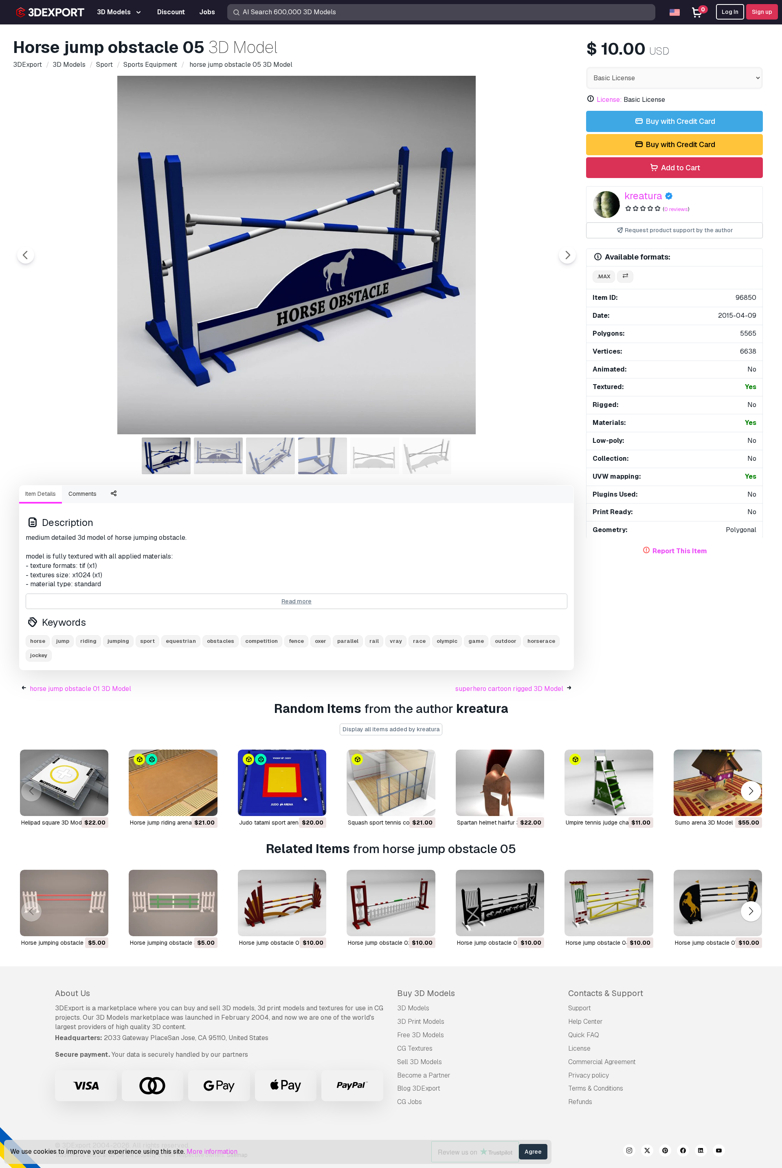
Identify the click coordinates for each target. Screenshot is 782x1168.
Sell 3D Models (419, 1062)
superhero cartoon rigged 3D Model (509, 688)
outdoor (505, 641)
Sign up (762, 11)
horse (37, 641)
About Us (72, 993)
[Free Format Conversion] (625, 277)
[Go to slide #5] (374, 456)
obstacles (220, 641)
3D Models (413, 1008)
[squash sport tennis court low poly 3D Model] (391, 783)
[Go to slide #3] (270, 456)
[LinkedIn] (701, 1152)
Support (579, 1008)
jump (62, 641)
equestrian (181, 641)
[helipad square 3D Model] (64, 783)
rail (374, 641)
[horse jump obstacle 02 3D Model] (391, 903)
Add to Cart (679, 167)
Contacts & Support (605, 993)
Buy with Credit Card (679, 121)
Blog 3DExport (418, 1088)
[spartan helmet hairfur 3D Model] (500, 783)
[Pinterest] (665, 1152)
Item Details (40, 493)
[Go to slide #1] (166, 456)
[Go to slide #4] (322, 456)
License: (609, 99)
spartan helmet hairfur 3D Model (499, 822)
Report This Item (679, 551)
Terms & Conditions (595, 1088)
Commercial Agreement (602, 1062)
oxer (320, 641)
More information (212, 1151)
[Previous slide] (25, 255)
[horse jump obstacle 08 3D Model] (500, 903)
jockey (38, 655)
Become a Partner (423, 1075)
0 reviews (676, 209)
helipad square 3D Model (53, 822)
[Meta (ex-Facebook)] (683, 1152)
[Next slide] (567, 255)
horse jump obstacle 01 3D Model (80, 688)
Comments (82, 493)
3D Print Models (420, 1021)
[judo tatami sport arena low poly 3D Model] (282, 783)
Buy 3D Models (426, 993)
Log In (730, 11)
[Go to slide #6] (426, 456)
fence (296, 641)
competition (261, 641)
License (579, 1048)
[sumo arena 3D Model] (718, 783)
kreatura (643, 195)
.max (604, 276)
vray (396, 641)
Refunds (580, 1102)
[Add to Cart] (79, 805)
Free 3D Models (420, 1035)
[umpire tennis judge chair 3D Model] (609, 783)
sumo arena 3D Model (704, 822)
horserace (541, 641)
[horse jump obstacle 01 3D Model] (282, 903)
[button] (751, 791)
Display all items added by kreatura (391, 729)
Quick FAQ (583, 1035)
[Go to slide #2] (218, 456)
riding (88, 641)
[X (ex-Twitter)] (647, 1152)
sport (147, 641)
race (419, 641)
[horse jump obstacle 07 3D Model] (718, 903)
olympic (447, 641)
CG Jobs (409, 1102)
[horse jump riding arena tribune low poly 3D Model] (173, 783)
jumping (118, 641)
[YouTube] (719, 1152)
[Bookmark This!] (96, 805)
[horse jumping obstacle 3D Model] (64, 903)
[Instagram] (629, 1152)
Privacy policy (588, 1075)
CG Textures (415, 1048)
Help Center (585, 1021)
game (476, 641)
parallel (347, 641)
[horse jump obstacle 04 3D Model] (609, 903)
